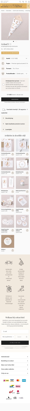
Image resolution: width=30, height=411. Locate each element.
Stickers (3, 249)
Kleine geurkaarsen (21, 190)
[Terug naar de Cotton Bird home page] (6, 2)
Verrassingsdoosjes (6, 209)
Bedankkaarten (19, 172)
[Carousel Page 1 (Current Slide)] (13, 41)
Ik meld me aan (15, 342)
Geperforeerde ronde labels (5, 230)
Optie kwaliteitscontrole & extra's (15, 124)
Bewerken (15, 99)
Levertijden (8, 129)
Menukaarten (4, 190)
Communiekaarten (5, 153)
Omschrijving (9, 118)
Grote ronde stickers (19, 230)
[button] (28, 6)
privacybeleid (24, 346)
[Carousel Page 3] (16, 41)
